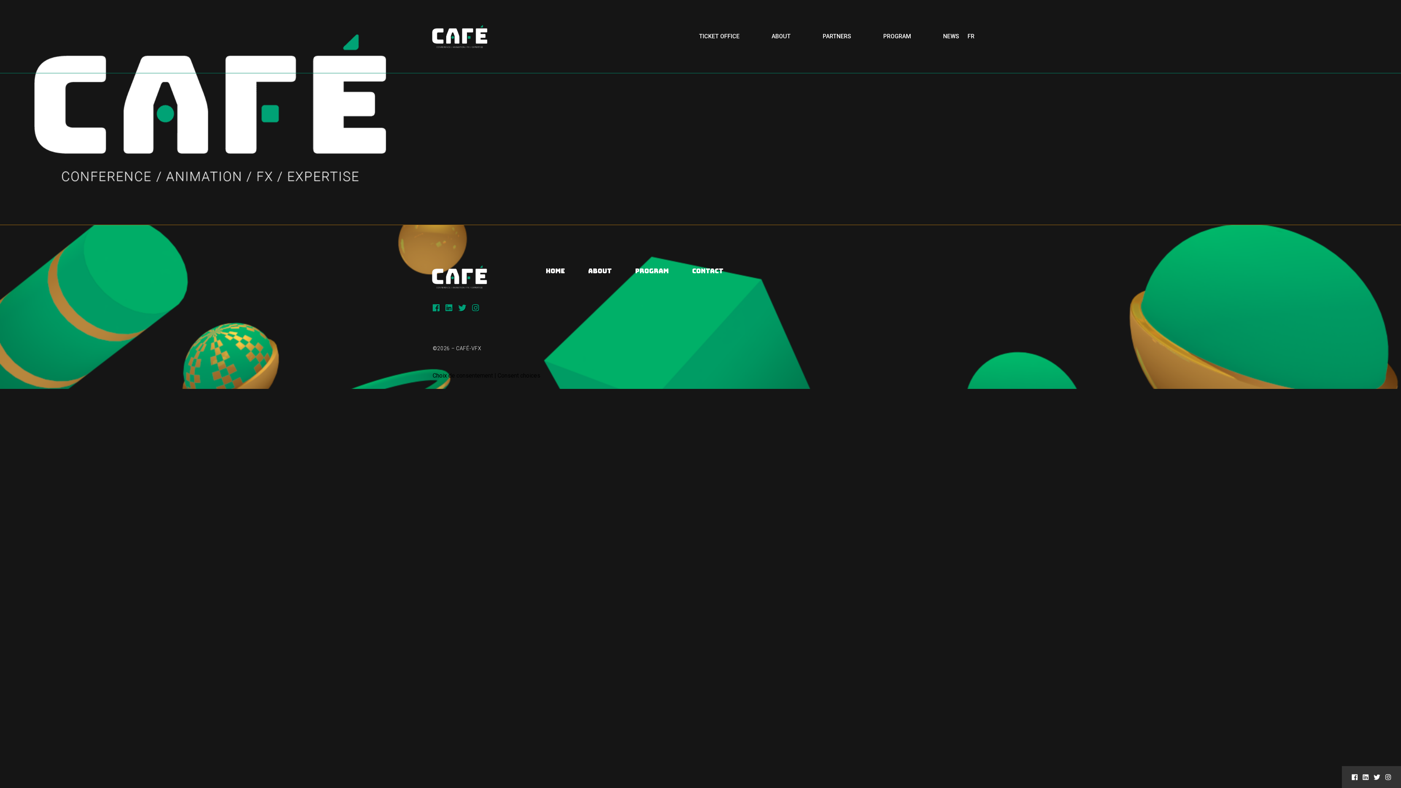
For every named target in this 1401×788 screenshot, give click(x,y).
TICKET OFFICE (719, 36)
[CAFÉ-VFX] (460, 36)
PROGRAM (897, 36)
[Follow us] (436, 308)
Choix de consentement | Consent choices (486, 375)
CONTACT (707, 271)
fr (971, 36)
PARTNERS (837, 36)
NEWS (951, 36)
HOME (555, 271)
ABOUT (781, 36)
